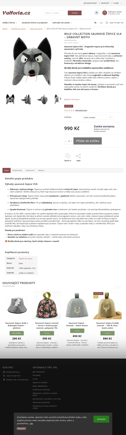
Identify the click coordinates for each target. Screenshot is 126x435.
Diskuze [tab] (41, 170)
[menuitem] (10, 23)
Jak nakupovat (90, 3)
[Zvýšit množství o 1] (72, 141)
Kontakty (105, 3)
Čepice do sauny (25, 258)
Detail (47, 333)
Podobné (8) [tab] (17, 170)
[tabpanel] (16, 321)
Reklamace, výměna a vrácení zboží (45, 394)
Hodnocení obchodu (41, 390)
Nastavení (21, 429)
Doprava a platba (40, 382)
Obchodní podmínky (41, 402)
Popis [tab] (6, 170)
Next (120, 287)
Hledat (75, 13)
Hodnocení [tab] (30, 170)
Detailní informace (71, 99)
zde (31, 423)
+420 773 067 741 (13, 376)
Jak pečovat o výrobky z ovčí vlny (47, 399)
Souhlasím (101, 419)
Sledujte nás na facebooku (17, 380)
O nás (116, 3)
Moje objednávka (40, 386)
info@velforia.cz (13, 372)
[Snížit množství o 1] (66, 141)
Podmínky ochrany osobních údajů (45, 407)
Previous (117, 287)
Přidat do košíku (87, 141)
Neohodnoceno (81, 110)
